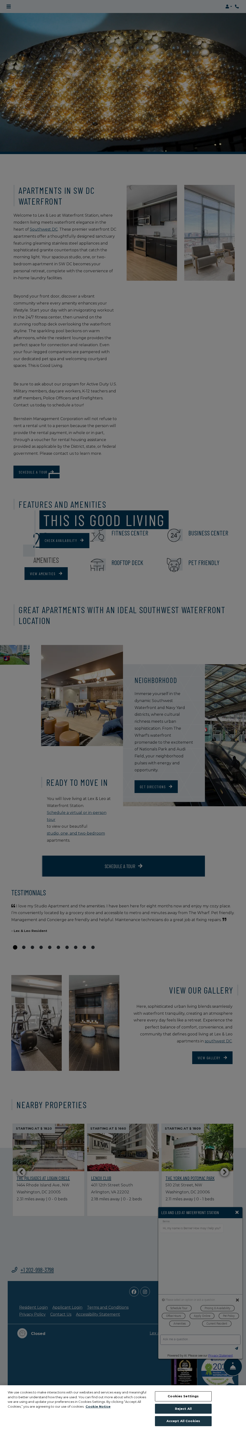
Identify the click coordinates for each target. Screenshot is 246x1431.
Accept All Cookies (183, 1421)
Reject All (183, 1409)
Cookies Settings (183, 1396)
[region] (123, 1408)
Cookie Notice (98, 1406)
